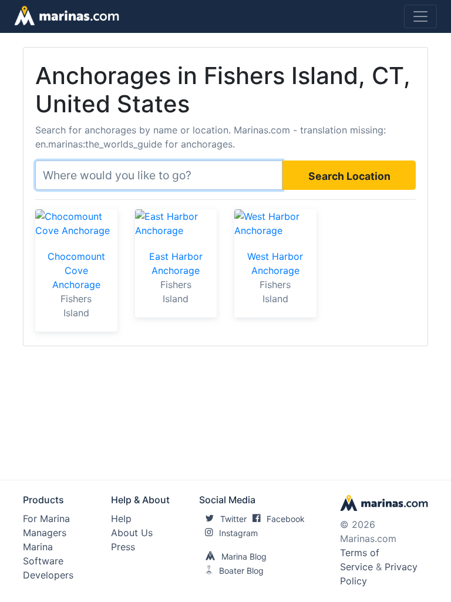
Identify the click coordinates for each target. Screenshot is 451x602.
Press (123, 547)
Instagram (238, 533)
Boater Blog (241, 571)
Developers (48, 575)
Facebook (286, 519)
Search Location (349, 176)
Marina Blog (244, 556)
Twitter (233, 519)
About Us (132, 533)
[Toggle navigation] (420, 16)
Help (121, 518)
